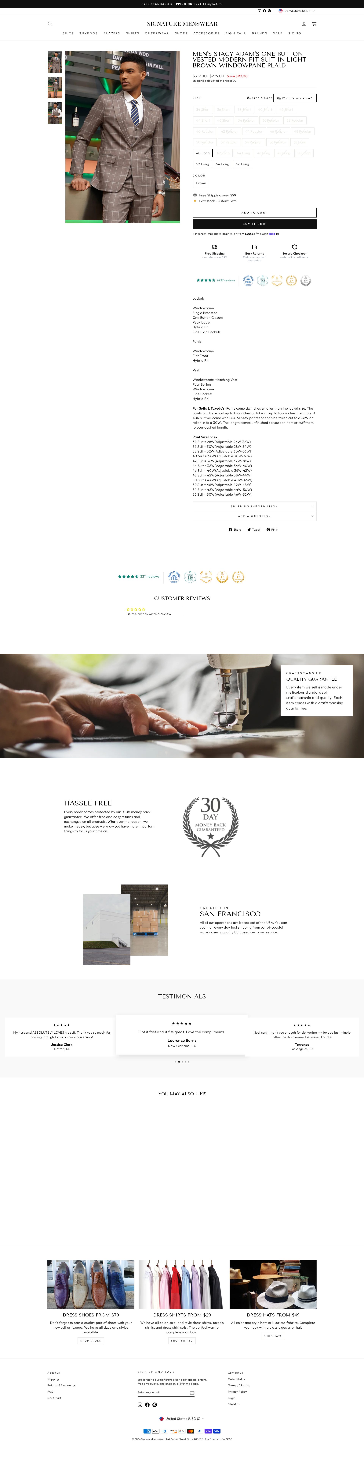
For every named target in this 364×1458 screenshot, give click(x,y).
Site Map (234, 1404)
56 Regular (277, 142)
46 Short (224, 120)
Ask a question (254, 516)
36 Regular (270, 120)
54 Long (222, 164)
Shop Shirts (182, 1340)
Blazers (112, 33)
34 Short (203, 109)
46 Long (263, 153)
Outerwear (157, 33)
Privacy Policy (237, 1391)
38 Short (244, 109)
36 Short (224, 109)
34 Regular (246, 120)
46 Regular (278, 131)
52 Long (202, 164)
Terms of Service (239, 1385)
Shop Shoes (90, 1340)
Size (253, 98)
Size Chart (54, 1398)
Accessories (206, 33)
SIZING (294, 33)
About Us (53, 1372)
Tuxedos (88, 33)
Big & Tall (235, 33)
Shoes (181, 33)
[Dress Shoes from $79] (90, 1284)
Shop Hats (273, 1336)
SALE (278, 33)
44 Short (203, 120)
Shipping (198, 80)
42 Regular (229, 131)
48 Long (283, 153)
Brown (201, 183)
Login (231, 1398)
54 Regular (253, 142)
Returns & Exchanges (61, 1385)
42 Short (286, 109)
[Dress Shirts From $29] (182, 1284)
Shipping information (254, 506)
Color (199, 175)
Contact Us (235, 1372)
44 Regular (254, 131)
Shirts (132, 33)
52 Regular (229, 142)
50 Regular (205, 142)
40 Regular (205, 131)
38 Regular (295, 120)
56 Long (242, 164)
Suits (68, 33)
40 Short (265, 109)
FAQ (50, 1391)
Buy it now (255, 224)
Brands (259, 33)
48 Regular (302, 131)
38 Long (299, 142)
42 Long (223, 153)
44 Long (243, 153)
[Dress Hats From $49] (273, 1284)
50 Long (304, 153)
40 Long (202, 153)
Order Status (236, 1379)
